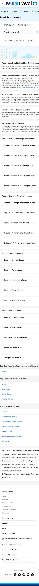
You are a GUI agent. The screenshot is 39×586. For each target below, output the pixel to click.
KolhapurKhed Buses (14, 357)
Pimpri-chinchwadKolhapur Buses (20, 186)
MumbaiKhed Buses (14, 317)
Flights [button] (5, 12)
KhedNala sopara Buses (15, 280)
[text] (4, 11)
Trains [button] (25, 12)
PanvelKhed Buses (13, 347)
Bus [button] (15, 12)
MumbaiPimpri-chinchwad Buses (19, 203)
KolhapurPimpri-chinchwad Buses (20, 243)
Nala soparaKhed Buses (15, 337)
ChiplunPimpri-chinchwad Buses (19, 213)
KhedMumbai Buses (14, 260)
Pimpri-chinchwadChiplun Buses (19, 155)
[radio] (9, 25)
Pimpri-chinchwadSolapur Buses (19, 175)
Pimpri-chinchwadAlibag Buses (18, 165)
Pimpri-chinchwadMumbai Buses (19, 145)
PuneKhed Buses (13, 327)
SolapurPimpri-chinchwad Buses (19, 233)
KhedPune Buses (13, 270)
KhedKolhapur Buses (14, 300)
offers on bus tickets (14, 128)
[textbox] (21, 32)
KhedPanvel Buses (13, 290)
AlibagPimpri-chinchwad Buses (18, 223)
